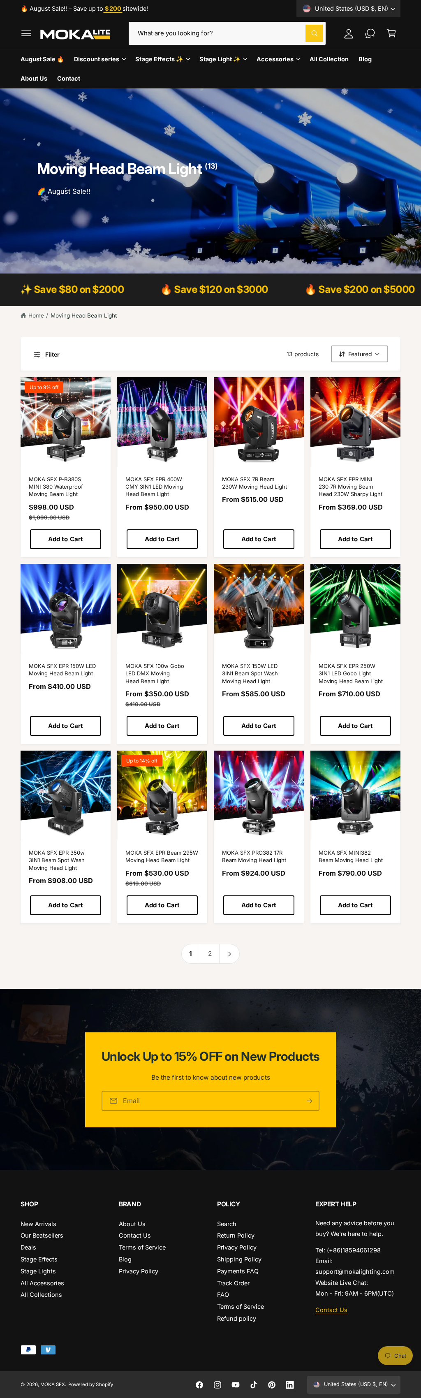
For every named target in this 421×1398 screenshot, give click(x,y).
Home (36, 315)
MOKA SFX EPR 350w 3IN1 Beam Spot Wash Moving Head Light (57, 860)
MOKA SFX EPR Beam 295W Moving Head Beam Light (161, 856)
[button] (26, 33)
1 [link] (190, 954)
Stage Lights (38, 1271)
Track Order (233, 1283)
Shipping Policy (239, 1259)
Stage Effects (39, 1259)
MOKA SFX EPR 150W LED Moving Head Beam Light (62, 670)
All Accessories (42, 1283)
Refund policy (236, 1318)
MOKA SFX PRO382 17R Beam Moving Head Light (254, 856)
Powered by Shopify (90, 1384)
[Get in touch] (370, 33)
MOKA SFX (52, 1384)
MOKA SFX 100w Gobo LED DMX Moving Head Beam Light (154, 673)
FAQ (223, 1294)
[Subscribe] (310, 1101)
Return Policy (235, 1235)
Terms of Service (142, 1247)
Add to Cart (65, 539)
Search (226, 1223)
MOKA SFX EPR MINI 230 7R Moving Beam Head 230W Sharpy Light (350, 487)
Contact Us (135, 1235)
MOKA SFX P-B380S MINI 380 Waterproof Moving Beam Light (56, 487)
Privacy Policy (138, 1271)
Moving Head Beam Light (84, 315)
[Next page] (230, 954)
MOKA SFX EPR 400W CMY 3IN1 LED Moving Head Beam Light (154, 487)
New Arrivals (38, 1223)
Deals (28, 1247)
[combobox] (227, 33)
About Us (132, 1223)
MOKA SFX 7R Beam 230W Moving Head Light (254, 483)
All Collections (41, 1294)
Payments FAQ (238, 1271)
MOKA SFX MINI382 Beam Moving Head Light (351, 856)
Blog (125, 1259)
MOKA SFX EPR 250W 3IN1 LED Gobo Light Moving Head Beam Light (351, 673)
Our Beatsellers (42, 1235)
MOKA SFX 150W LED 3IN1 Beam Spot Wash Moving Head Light (250, 673)
